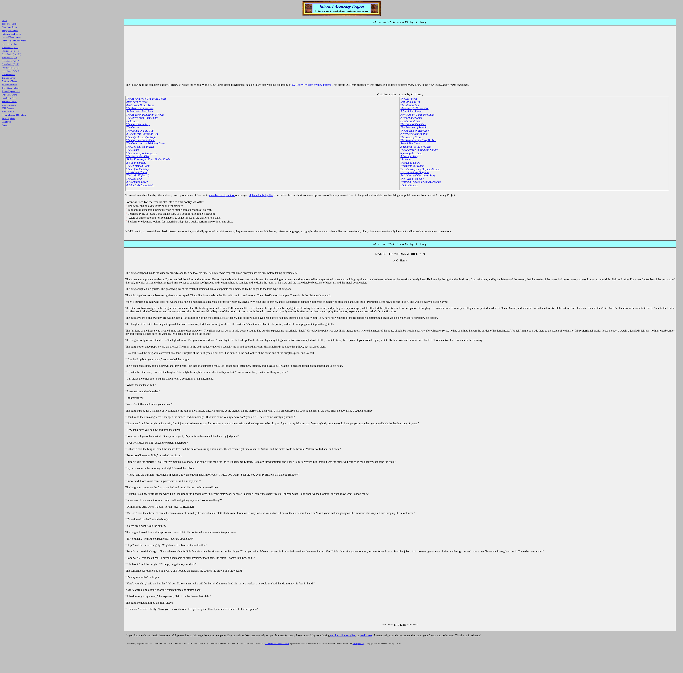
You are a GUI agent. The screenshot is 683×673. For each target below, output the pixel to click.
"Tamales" (406, 159)
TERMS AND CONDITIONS (277, 643)
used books (366, 635)
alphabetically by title (261, 195)
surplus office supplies (342, 635)
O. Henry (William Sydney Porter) (311, 84)
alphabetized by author (222, 195)
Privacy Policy (358, 643)
